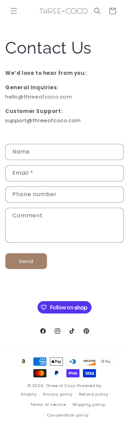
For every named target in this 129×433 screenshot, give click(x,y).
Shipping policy (89, 404)
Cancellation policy (68, 415)
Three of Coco (61, 385)
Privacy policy (58, 394)
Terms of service (48, 404)
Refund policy (93, 394)
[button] (13, 11)
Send (26, 261)
